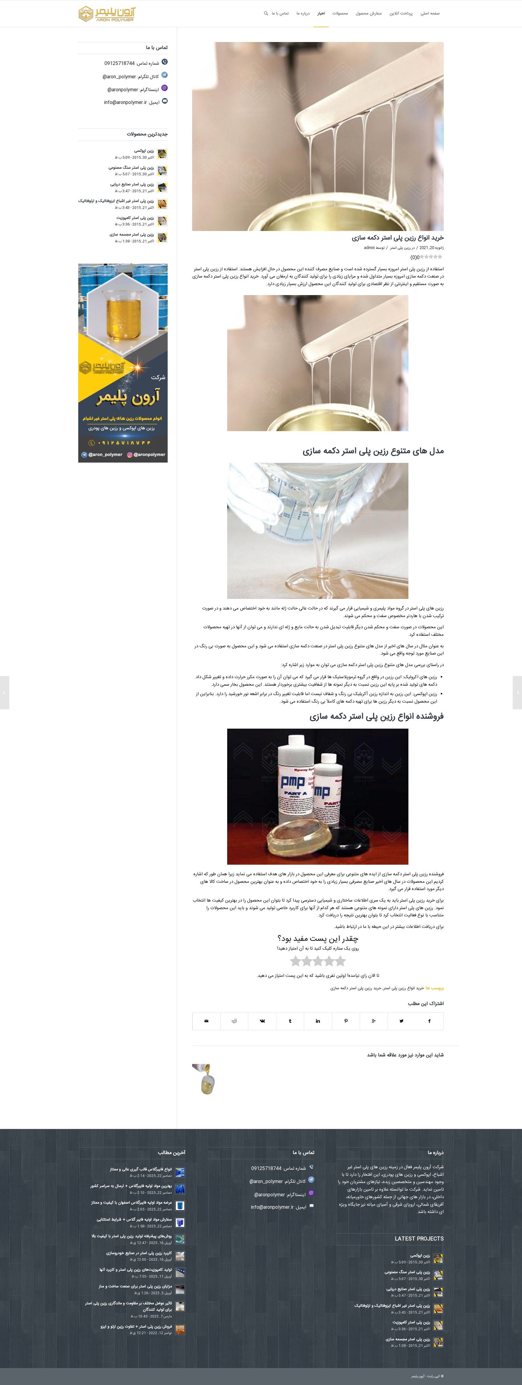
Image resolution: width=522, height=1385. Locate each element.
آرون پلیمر (417, 1376)
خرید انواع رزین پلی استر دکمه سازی (398, 238)
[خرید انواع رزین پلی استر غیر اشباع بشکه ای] (207, 1079)
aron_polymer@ (119, 77)
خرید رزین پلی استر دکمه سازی (355, 988)
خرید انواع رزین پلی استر (403, 988)
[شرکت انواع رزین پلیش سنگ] (517, 692)
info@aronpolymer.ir (125, 102)
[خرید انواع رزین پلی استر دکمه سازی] (318, 136)
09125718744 (119, 63)
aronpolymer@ (123, 90)
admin (369, 248)
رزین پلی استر (400, 248)
